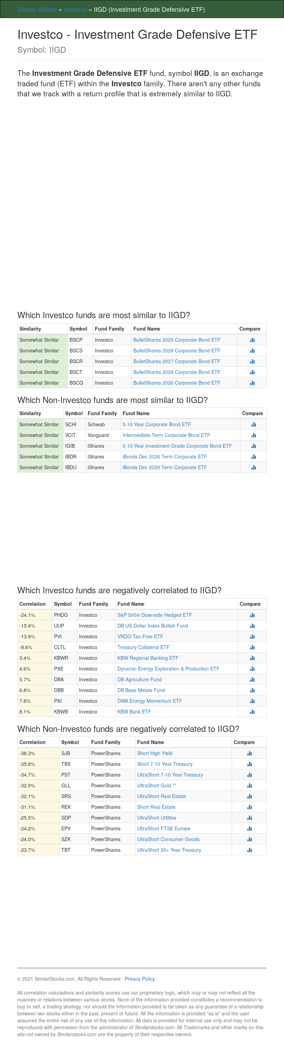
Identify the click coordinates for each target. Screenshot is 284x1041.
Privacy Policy (140, 978)
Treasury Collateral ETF (143, 647)
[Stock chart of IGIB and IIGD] (253, 445)
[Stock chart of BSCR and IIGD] (252, 361)
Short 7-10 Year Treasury (165, 763)
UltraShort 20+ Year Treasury (169, 849)
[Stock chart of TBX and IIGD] (249, 763)
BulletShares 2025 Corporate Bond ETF (177, 339)
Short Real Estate (156, 806)
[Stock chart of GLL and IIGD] (249, 785)
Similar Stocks (37, 9)
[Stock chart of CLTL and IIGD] (252, 647)
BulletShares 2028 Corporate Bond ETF (177, 350)
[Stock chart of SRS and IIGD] (249, 796)
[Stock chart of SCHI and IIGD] (253, 424)
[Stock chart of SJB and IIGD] (249, 753)
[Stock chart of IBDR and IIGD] (253, 456)
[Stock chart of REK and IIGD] (249, 806)
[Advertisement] (142, 153)
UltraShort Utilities (156, 817)
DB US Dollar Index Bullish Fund (152, 625)
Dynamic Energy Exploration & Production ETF (168, 668)
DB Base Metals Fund (141, 689)
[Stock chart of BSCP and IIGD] (252, 339)
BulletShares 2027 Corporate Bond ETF (177, 361)
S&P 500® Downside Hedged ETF (154, 614)
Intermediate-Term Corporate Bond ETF (166, 434)
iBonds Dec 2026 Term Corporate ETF (165, 456)
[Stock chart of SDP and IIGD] (249, 817)
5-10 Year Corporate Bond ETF (157, 424)
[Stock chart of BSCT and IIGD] (252, 371)
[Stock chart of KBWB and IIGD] (252, 711)
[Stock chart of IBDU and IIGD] (253, 467)
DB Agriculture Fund (139, 679)
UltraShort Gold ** (156, 785)
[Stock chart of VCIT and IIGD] (253, 434)
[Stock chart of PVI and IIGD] (252, 636)
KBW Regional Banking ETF (148, 657)
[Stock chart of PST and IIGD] (249, 774)
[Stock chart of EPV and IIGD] (249, 828)
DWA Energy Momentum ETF (149, 700)
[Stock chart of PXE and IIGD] (252, 668)
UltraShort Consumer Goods (168, 839)
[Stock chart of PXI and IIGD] (252, 700)
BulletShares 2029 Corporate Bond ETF (177, 371)
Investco (75, 9)
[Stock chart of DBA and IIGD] (252, 679)
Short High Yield (154, 753)
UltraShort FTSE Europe (163, 828)
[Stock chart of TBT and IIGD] (249, 849)
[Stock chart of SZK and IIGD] (249, 839)
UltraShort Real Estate (161, 796)
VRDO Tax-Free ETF (140, 636)
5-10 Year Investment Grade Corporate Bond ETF (177, 445)
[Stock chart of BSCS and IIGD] (252, 350)
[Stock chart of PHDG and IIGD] (252, 614)
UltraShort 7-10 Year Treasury (170, 774)
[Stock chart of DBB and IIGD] (252, 690)
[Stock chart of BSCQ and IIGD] (252, 382)
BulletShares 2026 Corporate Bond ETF (177, 382)
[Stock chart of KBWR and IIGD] (252, 657)
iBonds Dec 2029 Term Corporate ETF (165, 467)
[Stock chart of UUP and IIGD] (252, 625)
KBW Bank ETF (134, 711)
